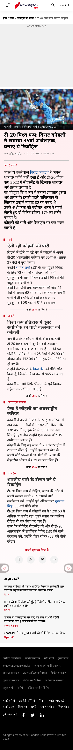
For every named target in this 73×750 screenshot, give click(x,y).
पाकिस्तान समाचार (54, 680)
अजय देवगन (11, 625)
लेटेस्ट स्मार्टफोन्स (32, 680)
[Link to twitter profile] (32, 715)
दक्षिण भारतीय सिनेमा (38, 687)
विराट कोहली (39, 172)
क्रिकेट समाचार (58, 673)
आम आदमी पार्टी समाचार (47, 665)
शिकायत (22, 706)
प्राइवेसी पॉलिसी (27, 701)
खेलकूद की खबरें (25, 18)
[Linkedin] (54, 560)
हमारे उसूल (8, 706)
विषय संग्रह (63, 706)
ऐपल (7, 594)
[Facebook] (19, 560)
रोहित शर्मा (23, 267)
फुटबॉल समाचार (11, 680)
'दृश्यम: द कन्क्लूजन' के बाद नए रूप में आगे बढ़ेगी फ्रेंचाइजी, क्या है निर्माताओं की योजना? (31, 619)
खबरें (12, 18)
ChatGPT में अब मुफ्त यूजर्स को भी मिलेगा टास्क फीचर (34, 633)
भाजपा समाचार (11, 673)
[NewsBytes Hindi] (26, 5)
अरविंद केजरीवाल (12, 658)
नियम (42, 701)
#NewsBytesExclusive (17, 665)
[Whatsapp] (31, 560)
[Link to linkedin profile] (42, 715)
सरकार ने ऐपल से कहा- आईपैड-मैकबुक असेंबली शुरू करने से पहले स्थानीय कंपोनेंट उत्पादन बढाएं (34, 589)
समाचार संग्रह (47, 706)
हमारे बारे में (9, 701)
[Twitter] (42, 560)
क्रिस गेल (38, 368)
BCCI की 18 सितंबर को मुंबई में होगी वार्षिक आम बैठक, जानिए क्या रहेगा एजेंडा (35, 604)
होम (5, 18)
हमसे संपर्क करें (56, 701)
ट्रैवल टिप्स (63, 658)
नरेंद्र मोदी (49, 658)
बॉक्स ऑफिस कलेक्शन (35, 673)
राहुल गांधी (8, 687)
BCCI (7, 610)
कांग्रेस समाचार (32, 658)
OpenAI (9, 637)
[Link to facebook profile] (23, 715)
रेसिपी (21, 687)
